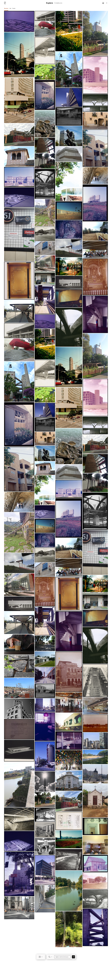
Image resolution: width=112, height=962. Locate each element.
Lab (10, 8)
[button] (103, 3)
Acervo (6, 8)
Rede (13, 8)
